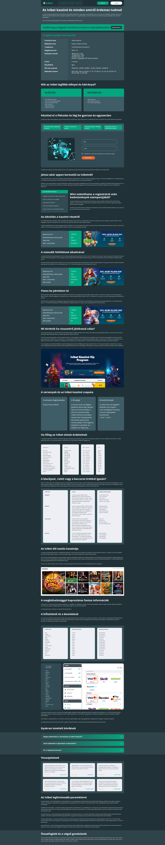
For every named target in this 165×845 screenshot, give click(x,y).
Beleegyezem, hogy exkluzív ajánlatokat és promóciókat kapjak (99, 153)
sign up (103, 3)
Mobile (78, 3)
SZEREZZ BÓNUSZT (116, 27)
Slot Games (71, 3)
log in (116, 3)
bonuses (63, 3)
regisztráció (88, 157)
